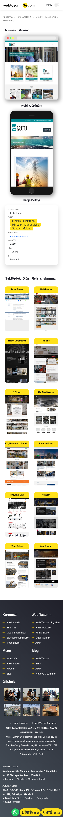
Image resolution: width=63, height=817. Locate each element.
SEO (38, 663)
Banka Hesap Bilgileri (18, 637)
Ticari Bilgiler (13, 642)
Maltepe (32, 779)
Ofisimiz (9, 681)
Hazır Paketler (43, 627)
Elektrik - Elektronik (23, 221)
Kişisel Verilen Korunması (44, 723)
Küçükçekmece (12, 802)
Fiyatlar (11, 668)
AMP (38, 642)
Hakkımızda (13, 622)
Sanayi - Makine (21, 228)
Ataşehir (21, 779)
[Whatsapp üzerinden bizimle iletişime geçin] (15, 812)
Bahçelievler (43, 798)
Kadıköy (9, 779)
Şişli (19, 798)
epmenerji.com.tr (19, 236)
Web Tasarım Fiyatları (48, 622)
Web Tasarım (42, 614)
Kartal (42, 779)
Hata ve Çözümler (46, 673)
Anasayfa (11, 658)
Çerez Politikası (20, 723)
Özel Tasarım (43, 637)
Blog (9, 673)
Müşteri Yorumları (16, 632)
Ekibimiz (11, 627)
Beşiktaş (29, 798)
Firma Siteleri (43, 632)
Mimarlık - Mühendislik (25, 224)
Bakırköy (9, 798)
